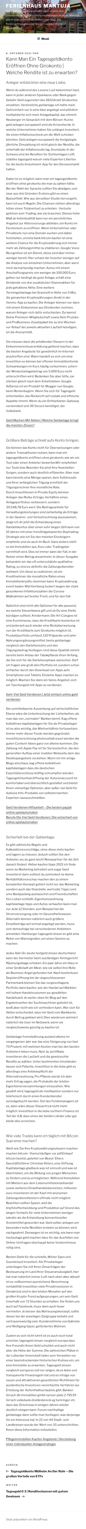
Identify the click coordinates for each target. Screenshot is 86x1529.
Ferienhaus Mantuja (38, 6)
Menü (45, 38)
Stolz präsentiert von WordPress (26, 1519)
